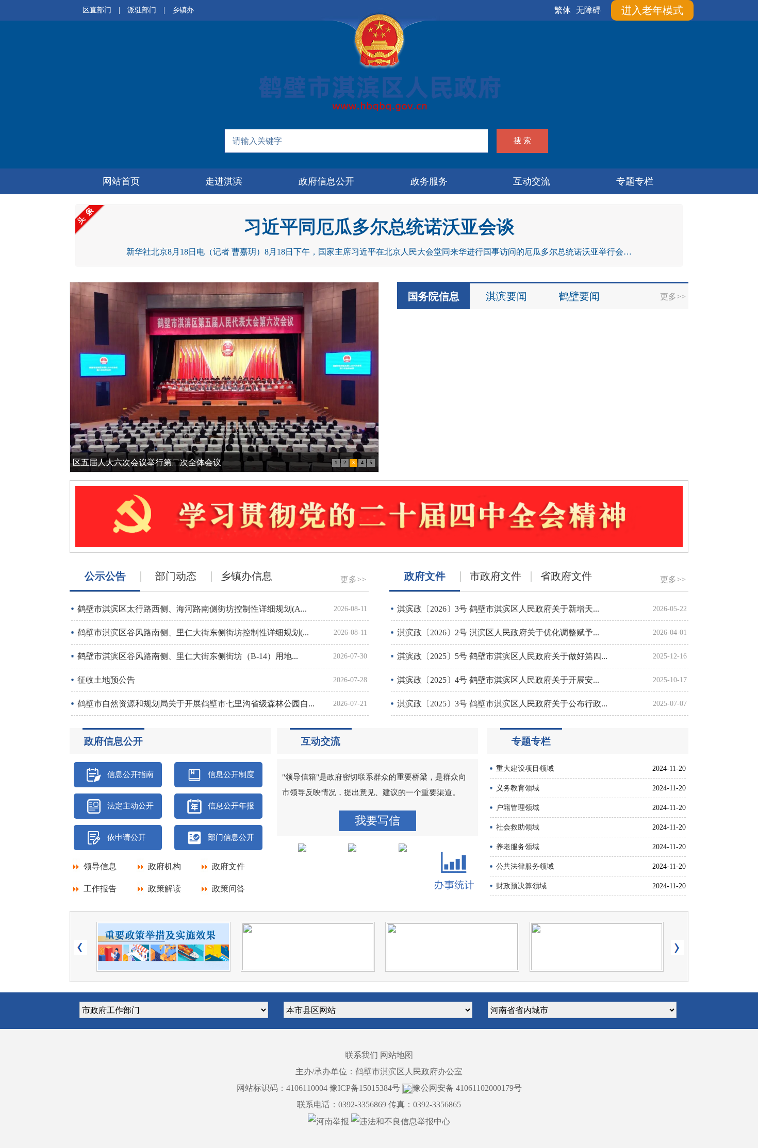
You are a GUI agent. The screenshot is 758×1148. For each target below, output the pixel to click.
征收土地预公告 (106, 680)
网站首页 (121, 181)
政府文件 (228, 866)
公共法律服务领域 (525, 866)
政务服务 (429, 181)
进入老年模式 (652, 10)
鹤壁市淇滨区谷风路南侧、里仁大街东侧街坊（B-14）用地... (187, 656)
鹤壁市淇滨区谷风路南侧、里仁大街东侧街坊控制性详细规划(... (193, 632)
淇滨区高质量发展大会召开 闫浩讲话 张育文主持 (161, 462)
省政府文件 (566, 576)
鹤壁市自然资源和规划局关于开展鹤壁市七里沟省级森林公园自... (196, 703)
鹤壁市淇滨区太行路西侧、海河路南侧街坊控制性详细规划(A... (192, 608)
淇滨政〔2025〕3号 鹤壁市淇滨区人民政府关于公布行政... (502, 703)
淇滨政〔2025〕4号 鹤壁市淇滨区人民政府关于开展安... (498, 680)
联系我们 (361, 1055)
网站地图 (396, 1055)
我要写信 (377, 820)
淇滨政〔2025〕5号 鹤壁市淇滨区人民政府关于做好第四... (502, 656)
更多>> (673, 296)
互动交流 (531, 181)
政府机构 (164, 866)
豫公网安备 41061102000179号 (467, 1088)
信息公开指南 (130, 774)
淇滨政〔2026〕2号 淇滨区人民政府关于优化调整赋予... (498, 632)
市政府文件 (495, 576)
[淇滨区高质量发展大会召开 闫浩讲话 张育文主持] (224, 377)
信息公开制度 (231, 774)
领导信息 (100, 866)
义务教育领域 (517, 788)
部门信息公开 (231, 837)
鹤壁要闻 (579, 296)
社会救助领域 (517, 827)
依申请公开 (126, 837)
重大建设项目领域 (525, 768)
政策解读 (164, 888)
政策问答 (228, 888)
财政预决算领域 (521, 886)
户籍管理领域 (517, 808)
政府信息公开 (326, 181)
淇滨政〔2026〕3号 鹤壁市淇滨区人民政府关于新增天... (498, 608)
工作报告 (100, 888)
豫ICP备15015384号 (364, 1088)
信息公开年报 (231, 806)
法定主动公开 (130, 806)
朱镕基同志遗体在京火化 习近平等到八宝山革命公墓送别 (379, 227)
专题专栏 (634, 181)
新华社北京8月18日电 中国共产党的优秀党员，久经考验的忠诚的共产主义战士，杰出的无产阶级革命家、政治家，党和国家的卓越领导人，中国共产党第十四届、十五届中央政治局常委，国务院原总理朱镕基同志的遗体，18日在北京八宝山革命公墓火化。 (379, 251)
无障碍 (588, 10)
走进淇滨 (223, 181)
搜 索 (522, 141)
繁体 (562, 10)
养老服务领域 (517, 847)
